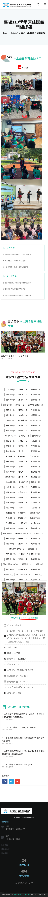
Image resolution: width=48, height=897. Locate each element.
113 (15, 647)
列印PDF (25, 68)
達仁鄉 (17, 653)
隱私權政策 (5, 849)
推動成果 (14, 33)
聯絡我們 (4, 853)
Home (4, 33)
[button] (4, 781)
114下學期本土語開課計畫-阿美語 (17, 765)
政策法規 (4, 845)
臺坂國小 (13, 321)
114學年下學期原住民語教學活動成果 (19, 728)
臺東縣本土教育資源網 (22, 894)
